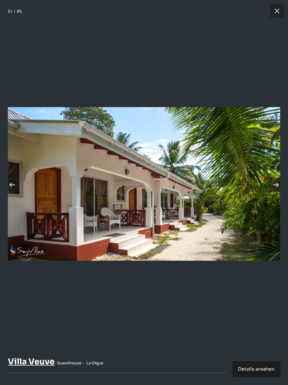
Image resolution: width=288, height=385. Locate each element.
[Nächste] (276, 185)
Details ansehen (256, 369)
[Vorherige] (12, 185)
